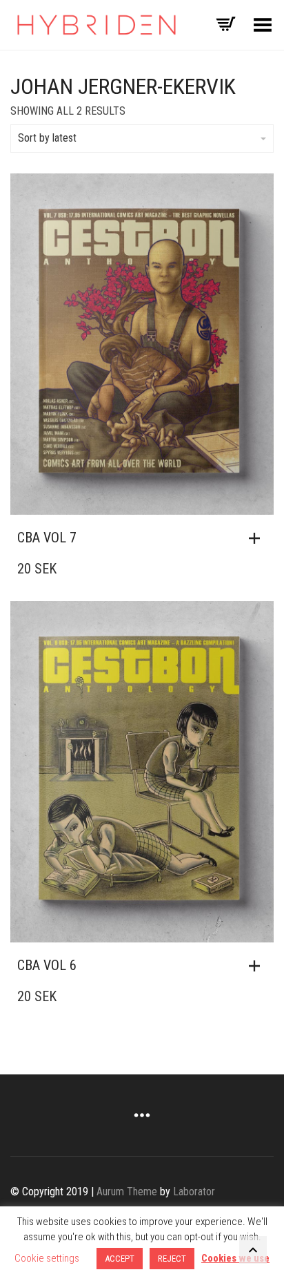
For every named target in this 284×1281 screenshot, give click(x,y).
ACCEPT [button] (119, 1258)
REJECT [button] (172, 1258)
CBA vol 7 (47, 537)
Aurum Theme (127, 1191)
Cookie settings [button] (46, 1258)
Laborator (194, 1191)
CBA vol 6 (47, 965)
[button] (258, 538)
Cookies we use (235, 1258)
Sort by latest (47, 137)
